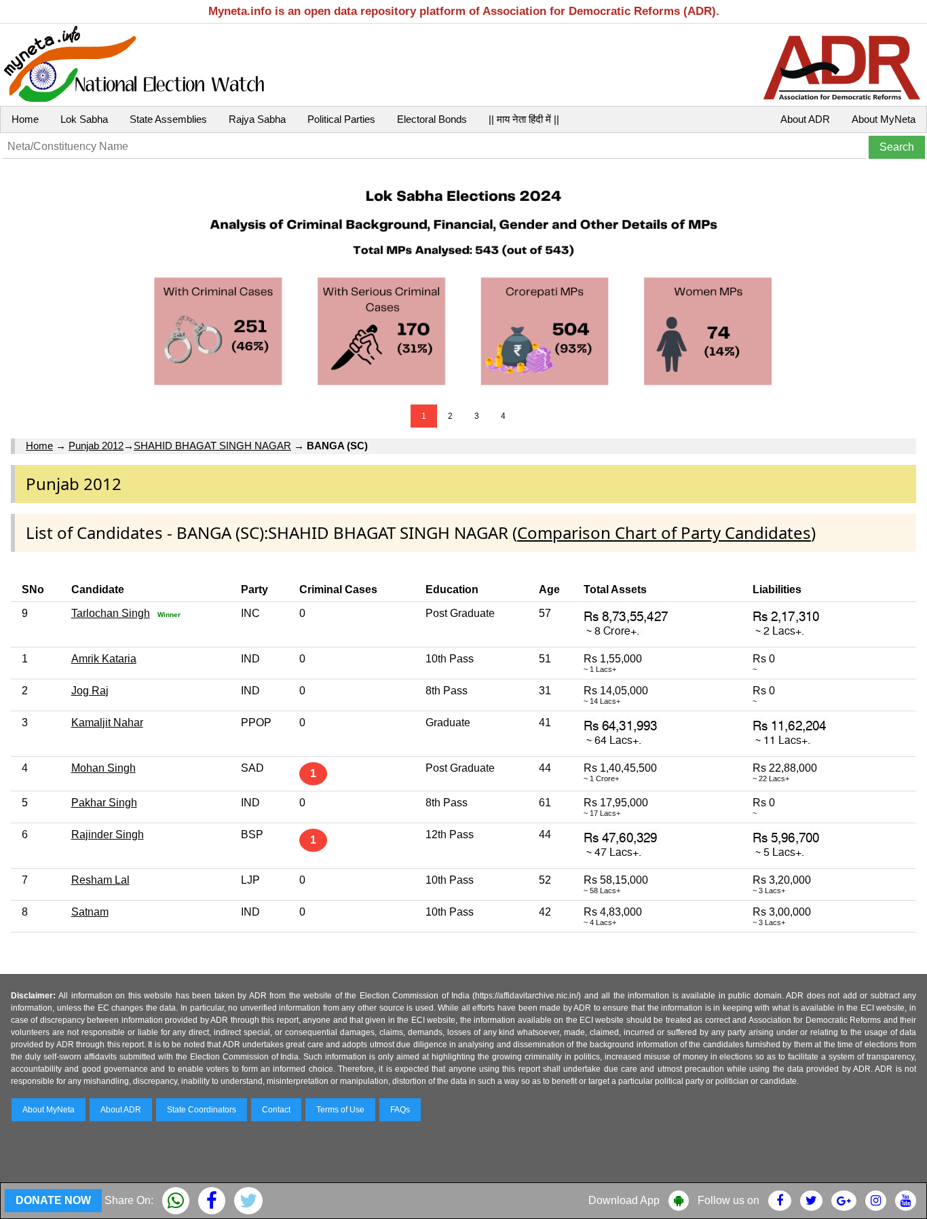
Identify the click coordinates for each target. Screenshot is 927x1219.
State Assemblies (168, 119)
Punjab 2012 (96, 445)
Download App (624, 1200)
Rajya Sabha (257, 119)
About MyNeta (883, 119)
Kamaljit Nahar (107, 722)
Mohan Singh (103, 768)
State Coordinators (201, 1109)
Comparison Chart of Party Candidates (664, 532)
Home (25, 119)
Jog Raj (90, 690)
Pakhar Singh (104, 802)
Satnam (90, 912)
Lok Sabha (84, 119)
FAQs (400, 1109)
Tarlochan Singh (110, 613)
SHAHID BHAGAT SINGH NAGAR (212, 445)
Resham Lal (100, 880)
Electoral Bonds (432, 119)
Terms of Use (340, 1109)
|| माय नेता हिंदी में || (524, 119)
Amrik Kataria (103, 658)
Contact (276, 1109)
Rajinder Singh (107, 834)
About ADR (805, 119)
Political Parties (341, 119)
